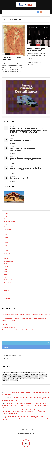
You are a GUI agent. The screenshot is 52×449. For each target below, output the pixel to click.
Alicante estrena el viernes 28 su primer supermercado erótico (23, 149)
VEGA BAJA (7, 298)
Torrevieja (6, 293)
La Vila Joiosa (7, 253)
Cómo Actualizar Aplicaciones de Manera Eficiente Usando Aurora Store (25, 393)
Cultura (6, 237)
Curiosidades (13, 176)
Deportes (6, 242)
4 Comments (13, 181)
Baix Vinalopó (7, 229)
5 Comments (13, 163)
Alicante (38, 45)
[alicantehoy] (26, 4)
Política (6, 271)
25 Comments (13, 135)
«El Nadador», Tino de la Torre (9, 327)
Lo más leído (7, 255)
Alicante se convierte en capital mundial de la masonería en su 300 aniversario (25, 169)
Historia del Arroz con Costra (19, 178)
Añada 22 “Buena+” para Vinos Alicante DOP (36, 50)
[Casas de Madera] (26, 197)
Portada (12, 126)
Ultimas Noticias (8, 295)
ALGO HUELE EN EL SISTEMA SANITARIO (22, 140)
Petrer (5, 269)
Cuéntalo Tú (7, 234)
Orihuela (6, 266)
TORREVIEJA (7, 290)
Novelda (6, 258)
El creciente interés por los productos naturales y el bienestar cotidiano (18, 329)
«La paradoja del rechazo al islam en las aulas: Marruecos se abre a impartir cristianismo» (25, 159)
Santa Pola (6, 285)
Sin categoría (7, 287)
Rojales (6, 277)
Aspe (5, 226)
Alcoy (5, 216)
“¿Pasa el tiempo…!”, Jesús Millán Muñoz (11, 58)
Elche (5, 245)
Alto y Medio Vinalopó (9, 221)
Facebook (5, 347)
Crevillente (6, 232)
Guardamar (6, 250)
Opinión (12, 53)
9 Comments (13, 143)
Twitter (5, 342)
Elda (5, 247)
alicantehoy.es (26, 429)
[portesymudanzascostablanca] (26, 97)
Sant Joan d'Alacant (8, 282)
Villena (5, 301)
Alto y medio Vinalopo (9, 224)
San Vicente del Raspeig (9, 279)
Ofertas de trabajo (8, 261)
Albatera (6, 213)
